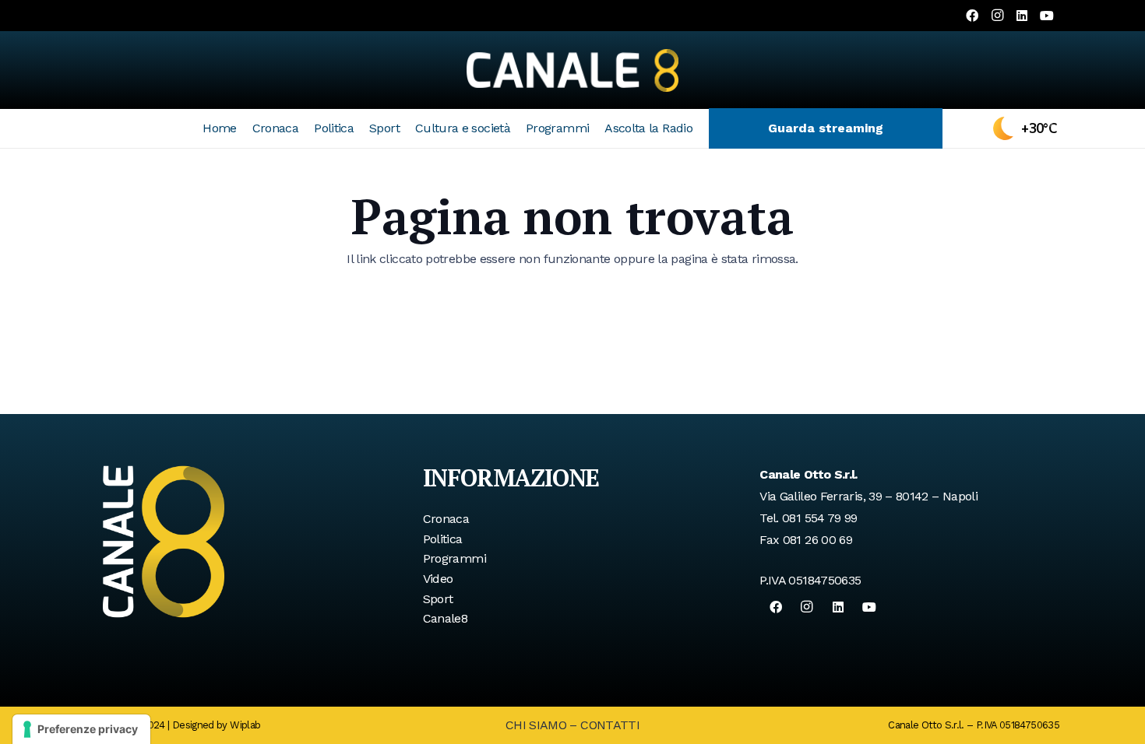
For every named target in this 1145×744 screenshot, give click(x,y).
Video (438, 578)
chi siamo (536, 725)
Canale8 (445, 618)
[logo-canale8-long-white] (572, 70)
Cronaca (446, 518)
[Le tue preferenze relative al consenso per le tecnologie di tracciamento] (81, 729)
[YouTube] (1046, 15)
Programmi (454, 558)
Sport (438, 598)
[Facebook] (972, 15)
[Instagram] (997, 15)
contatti (609, 725)
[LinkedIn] (1021, 15)
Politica (443, 539)
